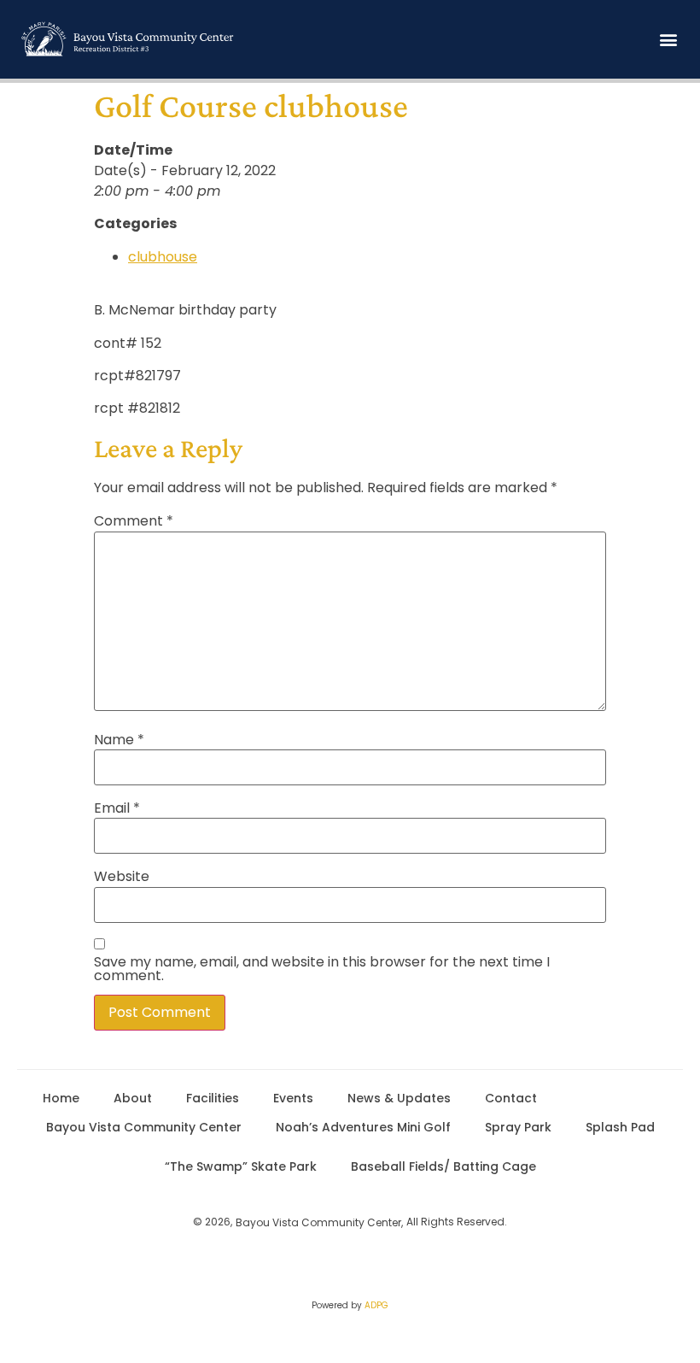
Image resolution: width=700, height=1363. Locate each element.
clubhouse (162, 257)
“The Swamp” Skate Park (241, 1166)
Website (121, 877)
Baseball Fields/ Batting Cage (443, 1166)
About (133, 1098)
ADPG (376, 1305)
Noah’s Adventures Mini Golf (363, 1127)
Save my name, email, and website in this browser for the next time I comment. (322, 969)
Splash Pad (620, 1127)
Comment (133, 521)
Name (119, 740)
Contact (511, 1098)
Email (117, 808)
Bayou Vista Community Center (144, 1127)
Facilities (212, 1098)
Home (61, 1098)
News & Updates (399, 1098)
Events (293, 1098)
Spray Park (518, 1127)
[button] (669, 39)
